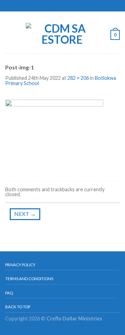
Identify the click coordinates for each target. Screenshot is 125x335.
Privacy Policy (20, 264)
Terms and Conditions (29, 278)
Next (25, 213)
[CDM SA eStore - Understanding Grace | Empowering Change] (62, 32)
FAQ (9, 293)
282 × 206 (78, 78)
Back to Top (17, 306)
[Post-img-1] (54, 134)
